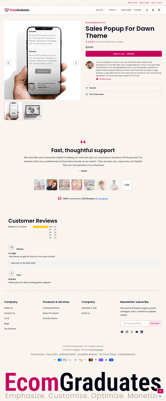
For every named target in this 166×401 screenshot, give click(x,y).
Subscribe (155, 323)
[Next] (76, 62)
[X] (131, 331)
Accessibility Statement (87, 354)
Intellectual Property (67, 354)
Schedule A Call (89, 308)
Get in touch (156, 3)
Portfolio (137, 10)
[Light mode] (160, 391)
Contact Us (9, 313)
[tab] (39, 184)
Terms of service (38, 354)
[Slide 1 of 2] (13, 110)
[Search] (147, 10)
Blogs (6, 323)
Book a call (132, 3)
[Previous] (8, 62)
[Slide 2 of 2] (32, 110)
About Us (8, 308)
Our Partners (10, 328)
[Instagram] (127, 331)
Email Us (86, 313)
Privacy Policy (52, 354)
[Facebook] (122, 331)
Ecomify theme (50, 318)
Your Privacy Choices (107, 354)
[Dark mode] (160, 396)
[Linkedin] (141, 331)
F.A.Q (6, 318)
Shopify (77, 349)
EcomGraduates (96, 349)
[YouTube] (136, 331)
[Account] (153, 10)
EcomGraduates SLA (126, 354)
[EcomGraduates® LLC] (17, 10)
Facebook (103, 198)
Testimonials (126, 10)
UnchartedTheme (51, 308)
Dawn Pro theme (50, 313)
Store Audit (144, 3)
